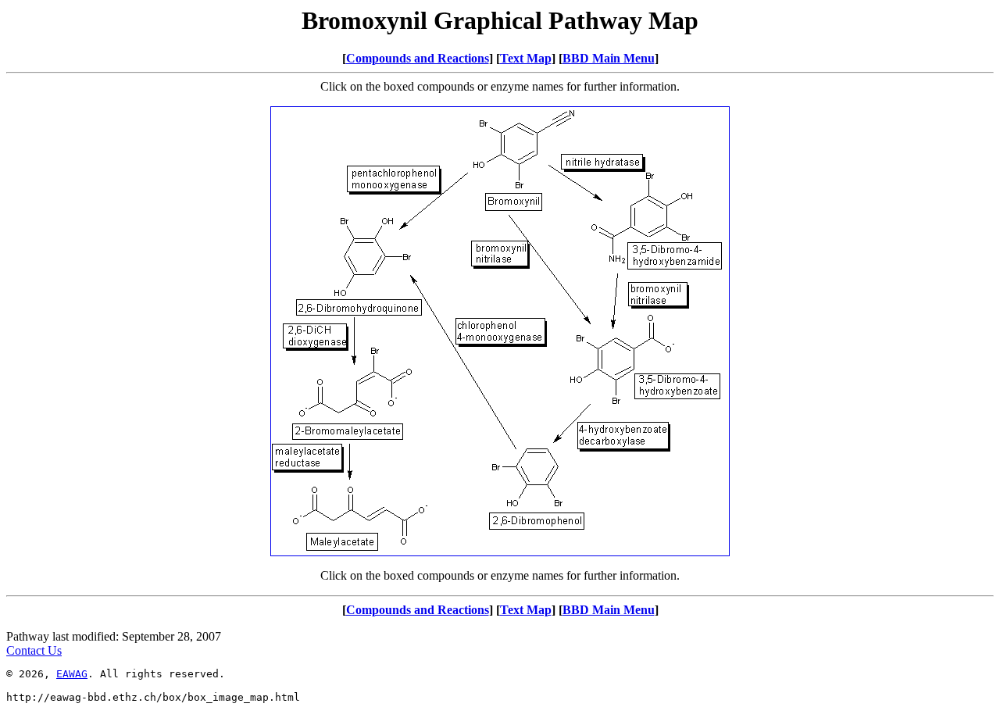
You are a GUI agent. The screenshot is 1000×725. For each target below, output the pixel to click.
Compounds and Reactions (417, 58)
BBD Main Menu (608, 58)
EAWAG (72, 674)
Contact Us (34, 650)
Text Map (526, 58)
